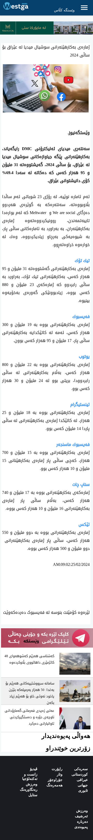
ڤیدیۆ (33, 769)
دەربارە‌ (82, 821)
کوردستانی (80, 774)
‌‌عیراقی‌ (82, 780)
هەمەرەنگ (55, 785)
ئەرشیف (81, 816)
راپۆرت (57, 769)
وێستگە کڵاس (64, 10)
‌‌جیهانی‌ (83, 785)
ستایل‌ (32, 795)
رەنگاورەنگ (28, 790)
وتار (60, 774)
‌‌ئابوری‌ (83, 791)
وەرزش (31, 784)
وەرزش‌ (82, 811)
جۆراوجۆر (55, 780)
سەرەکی (81, 769)
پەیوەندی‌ (81, 827)
